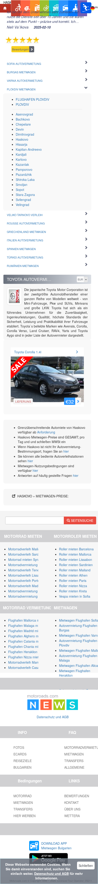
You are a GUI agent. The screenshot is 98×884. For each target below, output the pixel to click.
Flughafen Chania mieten (26, 646)
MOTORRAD (22, 796)
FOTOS (18, 747)
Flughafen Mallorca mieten (27, 620)
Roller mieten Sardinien (76, 564)
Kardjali (21, 154)
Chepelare (23, 124)
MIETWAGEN (23, 802)
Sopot (20, 189)
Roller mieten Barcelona (76, 549)
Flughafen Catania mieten (27, 641)
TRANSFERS (23, 809)
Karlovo (21, 159)
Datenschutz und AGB (53, 717)
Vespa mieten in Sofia (74, 596)
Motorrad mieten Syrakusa (27, 559)
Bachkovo (23, 119)
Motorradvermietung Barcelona (30, 564)
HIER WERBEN (24, 815)
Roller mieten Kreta (73, 591)
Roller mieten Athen (73, 575)
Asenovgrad (24, 114)
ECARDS (19, 754)
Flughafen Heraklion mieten (28, 651)
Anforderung (46, 432)
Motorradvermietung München (30, 591)
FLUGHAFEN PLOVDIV (32, 99)
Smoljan (21, 184)
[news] (52, 701)
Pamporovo (24, 169)
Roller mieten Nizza (73, 585)
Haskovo (22, 139)
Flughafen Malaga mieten (26, 625)
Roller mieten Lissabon (75, 559)
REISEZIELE (22, 760)
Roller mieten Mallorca (75, 554)
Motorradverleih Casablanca (28, 667)
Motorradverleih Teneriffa (26, 570)
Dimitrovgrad (25, 134)
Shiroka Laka (25, 179)
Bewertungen (20, 49)
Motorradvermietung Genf (27, 596)
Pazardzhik (24, 174)
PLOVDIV (22, 104)
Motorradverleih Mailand (25, 549)
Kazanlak (22, 164)
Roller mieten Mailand (74, 570)
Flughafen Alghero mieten (27, 636)
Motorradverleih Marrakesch (28, 662)
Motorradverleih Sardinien (27, 554)
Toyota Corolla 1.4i (27, 352)
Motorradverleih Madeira (26, 585)
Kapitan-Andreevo (29, 149)
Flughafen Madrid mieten (26, 630)
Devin (20, 129)
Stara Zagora (25, 194)
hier (66, 451)
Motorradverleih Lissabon (26, 575)
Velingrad (22, 204)
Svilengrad (23, 199)
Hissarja (21, 144)
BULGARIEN (22, 767)
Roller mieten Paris (72, 580)
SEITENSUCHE (81, 520)
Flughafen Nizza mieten (25, 657)
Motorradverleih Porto (24, 580)
